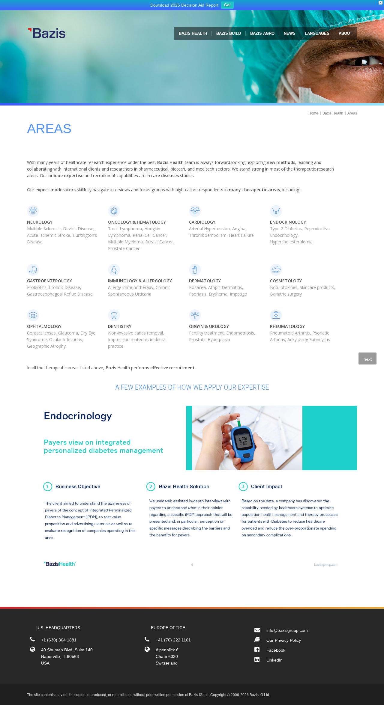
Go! (227, 6)
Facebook (275, 651)
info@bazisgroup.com (287, 631)
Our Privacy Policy (283, 641)
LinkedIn (274, 661)
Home (313, 115)
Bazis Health (332, 115)
